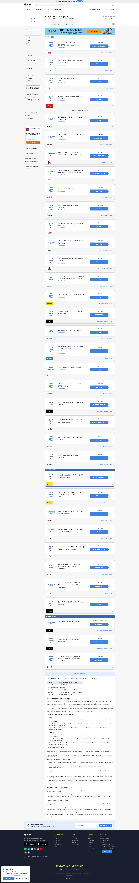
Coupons (55, 24)
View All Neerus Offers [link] (106, 197)
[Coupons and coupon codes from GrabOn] (28, 4)
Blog (56, 842)
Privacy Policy (91, 840)
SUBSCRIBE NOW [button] (105, 825)
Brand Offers (75, 840)
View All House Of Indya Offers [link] (104, 268)
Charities (56, 846)
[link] (80, 31)
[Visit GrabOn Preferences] (33, 87)
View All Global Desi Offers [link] (105, 303)
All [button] (52, 37)
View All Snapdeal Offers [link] (106, 376)
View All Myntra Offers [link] (106, 52)
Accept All (8, 878)
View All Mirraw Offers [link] (106, 180)
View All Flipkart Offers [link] (106, 484)
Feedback (90, 852)
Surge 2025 (57, 840)
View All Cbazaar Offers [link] (106, 215)
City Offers (74, 838)
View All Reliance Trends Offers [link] (104, 321)
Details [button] (61, 47)
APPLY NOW (33, 142)
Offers (64, 24)
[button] (113, 24)
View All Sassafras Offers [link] (105, 338)
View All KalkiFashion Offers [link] (105, 250)
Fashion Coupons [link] (29, 153)
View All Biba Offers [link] (107, 88)
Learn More (36, 858)
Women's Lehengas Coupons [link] (31, 166)
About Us (90, 838)
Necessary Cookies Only (21, 878)
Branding (90, 844)
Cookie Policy (17, 875)
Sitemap (90, 850)
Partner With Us (91, 848)
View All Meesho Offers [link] (106, 144)
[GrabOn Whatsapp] (25, 850)
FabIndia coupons (55, 757)
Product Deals (58, 844)
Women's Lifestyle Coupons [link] (31, 161)
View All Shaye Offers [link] (106, 127)
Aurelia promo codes (66, 757)
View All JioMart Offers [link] (106, 358)
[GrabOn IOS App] (42, 844)
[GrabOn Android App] (30, 844)
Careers (89, 846)
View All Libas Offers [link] (107, 162)
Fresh (71, 24)
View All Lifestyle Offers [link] (106, 286)
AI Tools (56, 838)
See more (27, 168)
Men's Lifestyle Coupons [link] (30, 158)
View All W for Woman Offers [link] (104, 106)
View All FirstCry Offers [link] (106, 556)
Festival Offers (75, 844)
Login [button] (112, 5)
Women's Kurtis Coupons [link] (31, 164)
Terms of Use (91, 842)
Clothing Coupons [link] (29, 156)
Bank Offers (74, 842)
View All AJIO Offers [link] (107, 70)
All (48, 24)
